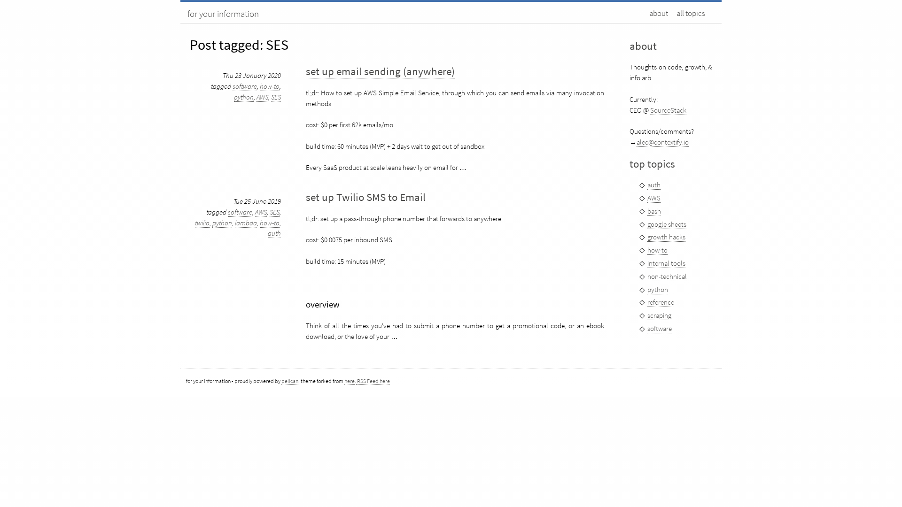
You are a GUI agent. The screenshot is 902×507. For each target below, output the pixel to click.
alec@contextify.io (663, 142)
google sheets (666, 224)
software (245, 86)
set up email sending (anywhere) (380, 71)
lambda (246, 222)
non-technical (667, 276)
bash (654, 211)
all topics (690, 13)
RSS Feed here (373, 380)
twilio (202, 222)
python (244, 96)
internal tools (666, 263)
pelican (289, 380)
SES (276, 96)
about (658, 13)
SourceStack (668, 110)
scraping (659, 315)
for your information (223, 13)
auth (274, 233)
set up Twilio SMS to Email (366, 197)
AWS (262, 96)
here (349, 380)
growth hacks (666, 236)
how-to (270, 86)
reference (660, 302)
